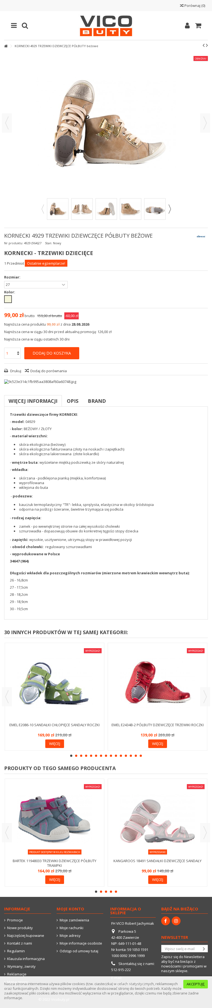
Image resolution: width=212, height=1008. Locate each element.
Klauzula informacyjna (26, 958)
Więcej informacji (33, 401)
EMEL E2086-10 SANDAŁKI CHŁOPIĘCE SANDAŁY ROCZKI (54, 724)
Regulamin (16, 951)
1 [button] (71, 756)
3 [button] (81, 756)
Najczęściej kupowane (25, 935)
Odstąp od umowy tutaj (79, 951)
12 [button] (126, 756)
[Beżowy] (8, 299)
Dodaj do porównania (48, 370)
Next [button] (169, 209)
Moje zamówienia (74, 920)
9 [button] (111, 756)
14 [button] (136, 756)
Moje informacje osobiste (81, 943)
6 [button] (96, 756)
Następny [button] (205, 123)
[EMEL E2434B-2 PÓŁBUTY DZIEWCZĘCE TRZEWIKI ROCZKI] (157, 683)
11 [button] (121, 756)
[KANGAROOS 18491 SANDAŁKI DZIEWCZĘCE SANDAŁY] (157, 819)
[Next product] (207, 45)
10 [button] (116, 756)
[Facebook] (165, 920)
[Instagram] (176, 920)
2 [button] (76, 756)
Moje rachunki (71, 928)
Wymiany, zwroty (21, 966)
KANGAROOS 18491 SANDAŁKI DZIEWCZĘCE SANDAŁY (157, 860)
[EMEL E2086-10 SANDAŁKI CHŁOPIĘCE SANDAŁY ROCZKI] (54, 683)
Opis (72, 401)
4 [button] (86, 756)
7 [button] (101, 756)
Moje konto (70, 909)
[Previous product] (204, 45)
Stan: (48, 243)
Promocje (15, 920)
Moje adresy (70, 935)
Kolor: (10, 292)
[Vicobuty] (106, 25)
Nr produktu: (13, 243)
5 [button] (91, 756)
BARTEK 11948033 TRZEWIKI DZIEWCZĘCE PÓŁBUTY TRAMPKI (54, 863)
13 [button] (131, 756)
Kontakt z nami (19, 943)
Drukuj (15, 370)
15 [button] (141, 756)
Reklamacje (16, 974)
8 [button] (106, 756)
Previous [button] (42, 209)
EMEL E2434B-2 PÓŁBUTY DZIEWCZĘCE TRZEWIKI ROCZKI (158, 724)
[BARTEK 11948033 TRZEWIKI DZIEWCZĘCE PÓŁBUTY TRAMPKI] (54, 819)
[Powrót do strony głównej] (5, 46)
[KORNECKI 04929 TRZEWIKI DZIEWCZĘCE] (57, 209)
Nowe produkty (20, 928)
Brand (97, 401)
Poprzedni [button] (7, 123)
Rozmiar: (12, 277)
